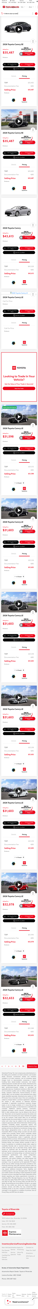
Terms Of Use (13, 1295)
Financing (21, 1243)
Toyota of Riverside (4, 1295)
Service (14, 1243)
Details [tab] (13, 76)
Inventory (6, 1243)
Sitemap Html (24, 1295)
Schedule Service (14, 1248)
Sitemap (18, 1295)
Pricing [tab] (24, 76)
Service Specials (13, 1253)
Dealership (31, 1243)
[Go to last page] (23, 1066)
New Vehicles (6, 1247)
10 (15, 1066)
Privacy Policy (9, 1295)
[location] (37, 1)
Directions (29, 1253)
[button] (32, 41)
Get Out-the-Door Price (12, 64)
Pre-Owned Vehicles (5, 1251)
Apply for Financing (20, 1248)
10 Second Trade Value (29, 64)
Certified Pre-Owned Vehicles (6, 1257)
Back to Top (32, 1066)
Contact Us (9, 1214)
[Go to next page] (19, 1066)
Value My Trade (20, 1253)
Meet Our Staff (31, 1250)
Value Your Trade (19, 388)
